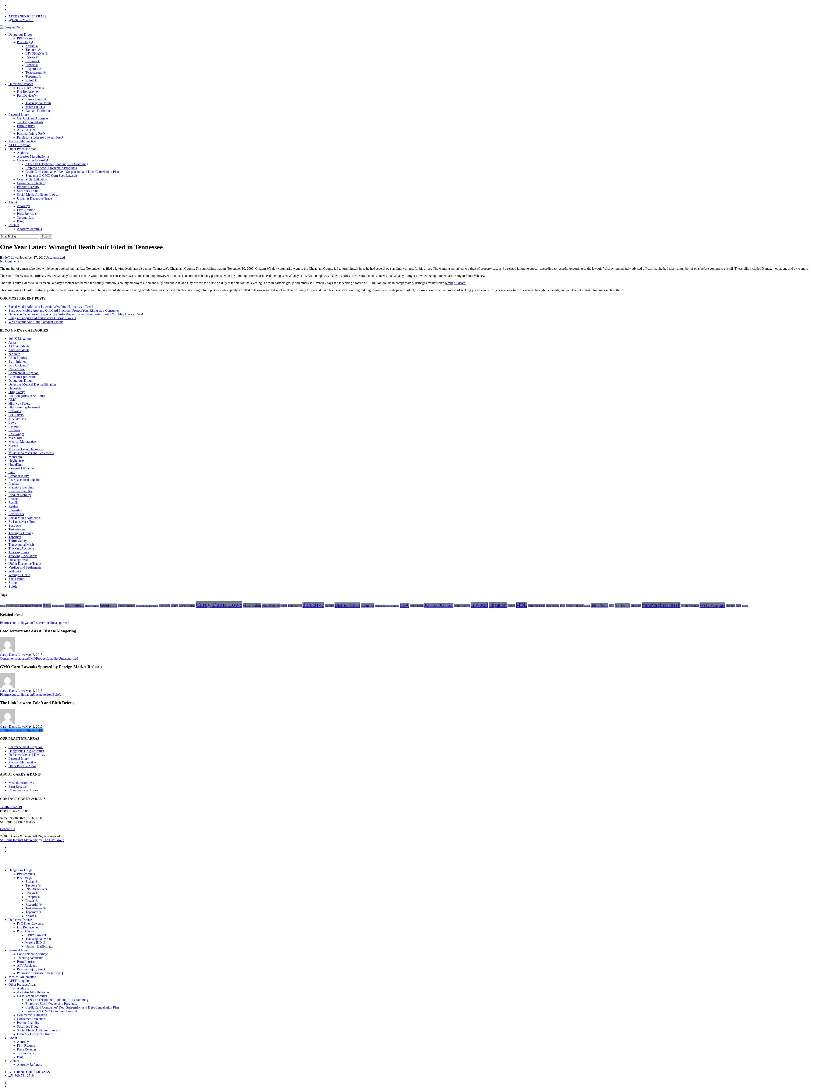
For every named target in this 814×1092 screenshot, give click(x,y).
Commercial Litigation (23, 373)
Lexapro (14, 430)
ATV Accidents (18, 346)
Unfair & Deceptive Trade (34, 1034)
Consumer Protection (31, 1019)
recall (587, 606)
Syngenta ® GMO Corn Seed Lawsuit (51, 1011)
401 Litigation (19, 338)
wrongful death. (455, 283)
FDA (404, 605)
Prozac (13, 499)
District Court (347, 605)
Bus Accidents (18, 365)
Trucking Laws (18, 552)
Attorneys (23, 1041)
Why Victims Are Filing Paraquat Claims (35, 322)
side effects (599, 605)
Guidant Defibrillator (39, 946)
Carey (174, 605)
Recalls (13, 502)
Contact (13, 1061)
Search (46, 236)
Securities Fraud (28, 1026)
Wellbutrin (15, 571)
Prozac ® (31, 900)
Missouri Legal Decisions (25, 449)
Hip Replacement (28, 927)
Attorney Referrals (29, 1064)
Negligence (16, 460)
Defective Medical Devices (26, 754)
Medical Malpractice (22, 441)
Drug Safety (16, 392)
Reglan (13, 506)
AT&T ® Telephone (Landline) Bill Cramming (56, 1000)
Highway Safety (19, 403)
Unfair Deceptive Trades (24, 563)
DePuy (329, 605)
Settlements (16, 514)
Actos (12, 342)
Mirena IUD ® (35, 942)
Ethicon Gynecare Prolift (387, 606)
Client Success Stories (23, 790)
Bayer (47, 606)
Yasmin (730, 605)
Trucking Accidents (21, 548)
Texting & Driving (20, 533)
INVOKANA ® (36, 889)
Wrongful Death (19, 575)
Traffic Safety (17, 541)
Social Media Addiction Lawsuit (38, 1030)
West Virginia (712, 605)
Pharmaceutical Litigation (25, 747)
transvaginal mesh (661, 605)
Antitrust (23, 988)
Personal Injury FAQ (31, 969)
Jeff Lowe (11, 257)
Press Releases (26, 1049)
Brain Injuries (17, 357)
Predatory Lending (20, 487)
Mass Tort (15, 438)
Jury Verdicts (17, 418)
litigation (498, 605)
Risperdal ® (33, 904)
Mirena (13, 445)
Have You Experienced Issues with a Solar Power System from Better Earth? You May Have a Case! (75, 314)
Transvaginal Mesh (21, 544)
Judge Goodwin (462, 605)
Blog (20, 1057)
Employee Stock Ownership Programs (51, 1003)
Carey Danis (187, 605)
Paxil (11, 472)
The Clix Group (53, 840)
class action (252, 605)
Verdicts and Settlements (24, 567)
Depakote (14, 388)
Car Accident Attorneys (32, 954)
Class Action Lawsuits (32, 996)
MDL (521, 605)
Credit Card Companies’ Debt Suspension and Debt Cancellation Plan (72, 1007)
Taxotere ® (32, 885)
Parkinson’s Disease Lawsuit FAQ (40, 973)
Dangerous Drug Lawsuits (26, 751)
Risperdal (14, 510)
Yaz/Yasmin (16, 579)
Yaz (738, 605)
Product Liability (19, 495)
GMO (12, 399)
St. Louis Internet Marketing (19, 840)
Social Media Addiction (24, 518)
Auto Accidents (18, 350)
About (12, 1038)
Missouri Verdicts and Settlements (31, 453)
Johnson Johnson (438, 605)
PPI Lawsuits (26, 874)
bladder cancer (92, 606)
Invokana (14, 411)
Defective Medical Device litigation (32, 384)
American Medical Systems (24, 605)
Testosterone (16, 529)
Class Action (16, 369)
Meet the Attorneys (21, 782)
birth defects (74, 606)
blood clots (108, 606)
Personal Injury (18, 476)
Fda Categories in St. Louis (26, 396)
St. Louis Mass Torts (22, 521)
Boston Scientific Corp (147, 606)
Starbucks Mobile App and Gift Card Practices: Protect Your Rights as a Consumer (63, 310)
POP (562, 605)
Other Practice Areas (22, 766)
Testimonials (25, 1053)
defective (313, 605)
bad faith (14, 354)
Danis (283, 605)
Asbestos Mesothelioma (33, 992)
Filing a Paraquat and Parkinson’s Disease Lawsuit (42, 318)
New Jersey (552, 605)
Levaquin (14, 426)
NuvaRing (15, 464)
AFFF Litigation (19, 980)
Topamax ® (33, 912)
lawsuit (479, 605)
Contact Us (7, 829)
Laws (12, 422)
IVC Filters (16, 415)
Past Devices (25, 931)
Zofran (13, 582)
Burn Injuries (17, 361)
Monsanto (15, 457)
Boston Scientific (126, 605)
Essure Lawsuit (35, 935)
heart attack (417, 605)
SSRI (611, 605)
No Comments (10, 261)
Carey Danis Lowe (219, 604)
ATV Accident (26, 965)
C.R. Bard (164, 605)
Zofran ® (31, 881)
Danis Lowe (295, 605)
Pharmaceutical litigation (24, 479)
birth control (58, 606)
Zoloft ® (31, 916)
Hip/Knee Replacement (24, 407)
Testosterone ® (35, 908)
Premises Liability (20, 491)
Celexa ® (31, 893)
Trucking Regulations (22, 556)
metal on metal (536, 605)
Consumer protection (22, 377)
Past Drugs (24, 878)
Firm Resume (17, 786)
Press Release (575, 605)
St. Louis (622, 605)
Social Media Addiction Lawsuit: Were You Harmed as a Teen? (50, 306)
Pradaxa (13, 483)
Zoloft (12, 586)
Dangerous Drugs (20, 380)
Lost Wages (16, 434)
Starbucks (15, 525)
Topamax (14, 537)
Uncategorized (55, 257)
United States (690, 605)
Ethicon (367, 605)
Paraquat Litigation (21, 468)
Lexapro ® (32, 897)
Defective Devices (20, 919)
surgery (636, 605)
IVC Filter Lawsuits (30, 923)
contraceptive (271, 606)
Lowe (511, 605)
